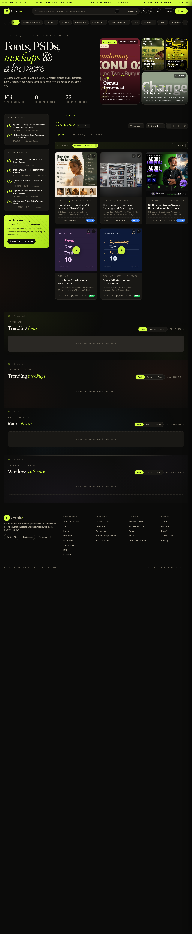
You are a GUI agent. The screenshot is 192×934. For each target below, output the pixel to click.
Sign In (168, 11)
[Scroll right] (185, 22)
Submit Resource (136, 526)
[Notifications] (158, 11)
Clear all (180, 145)
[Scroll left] (7, 22)
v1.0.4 (184, 567)
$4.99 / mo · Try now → (21, 241)
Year (162, 329)
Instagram (28, 536)
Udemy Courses (103, 521)
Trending (80, 134)
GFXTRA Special (30, 22)
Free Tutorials (102, 540)
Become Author (136, 521)
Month (153, 329)
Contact (165, 526)
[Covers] (168, 126)
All (15, 22)
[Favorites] (151, 11)
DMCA (164, 531)
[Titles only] (184, 126)
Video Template (118, 22)
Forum (131, 531)
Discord (132, 535)
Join (183, 11)
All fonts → (177, 329)
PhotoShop (97, 22)
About (164, 521)
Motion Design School (106, 535)
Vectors (49, 22)
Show (155, 126)
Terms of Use (167, 535)
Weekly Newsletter (137, 540)
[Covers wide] (174, 126)
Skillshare (100, 526)
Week (143, 329)
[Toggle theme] (144, 11)
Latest (64, 134)
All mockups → (175, 377)
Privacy (164, 540)
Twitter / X (12, 536)
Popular (98, 134)
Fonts (64, 22)
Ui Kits (163, 22)
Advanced (132, 11)
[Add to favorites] (94, 156)
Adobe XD (176, 22)
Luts (136, 22)
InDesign (148, 22)
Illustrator (79, 22)
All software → (175, 424)
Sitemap (152, 567)
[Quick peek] (88, 156)
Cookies (172, 567)
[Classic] (179, 126)
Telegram (43, 536)
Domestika (101, 531)
